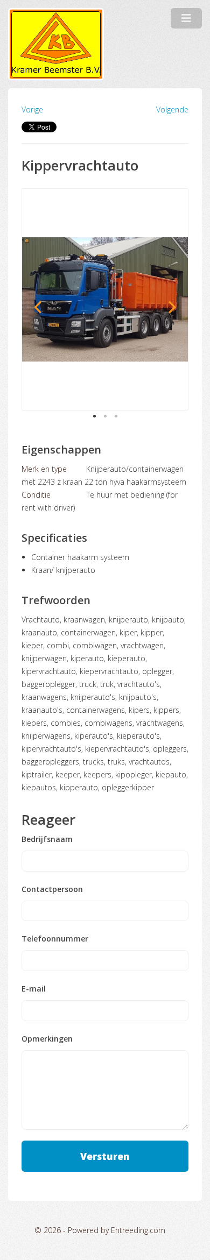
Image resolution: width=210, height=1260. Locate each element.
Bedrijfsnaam (47, 839)
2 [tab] (105, 416)
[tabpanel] (105, 299)
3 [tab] (115, 416)
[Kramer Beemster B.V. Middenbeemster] (56, 44)
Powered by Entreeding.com (116, 1230)
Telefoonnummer (55, 939)
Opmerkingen (47, 1039)
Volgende (172, 110)
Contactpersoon (52, 889)
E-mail (34, 989)
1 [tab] (94, 416)
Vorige (32, 109)
